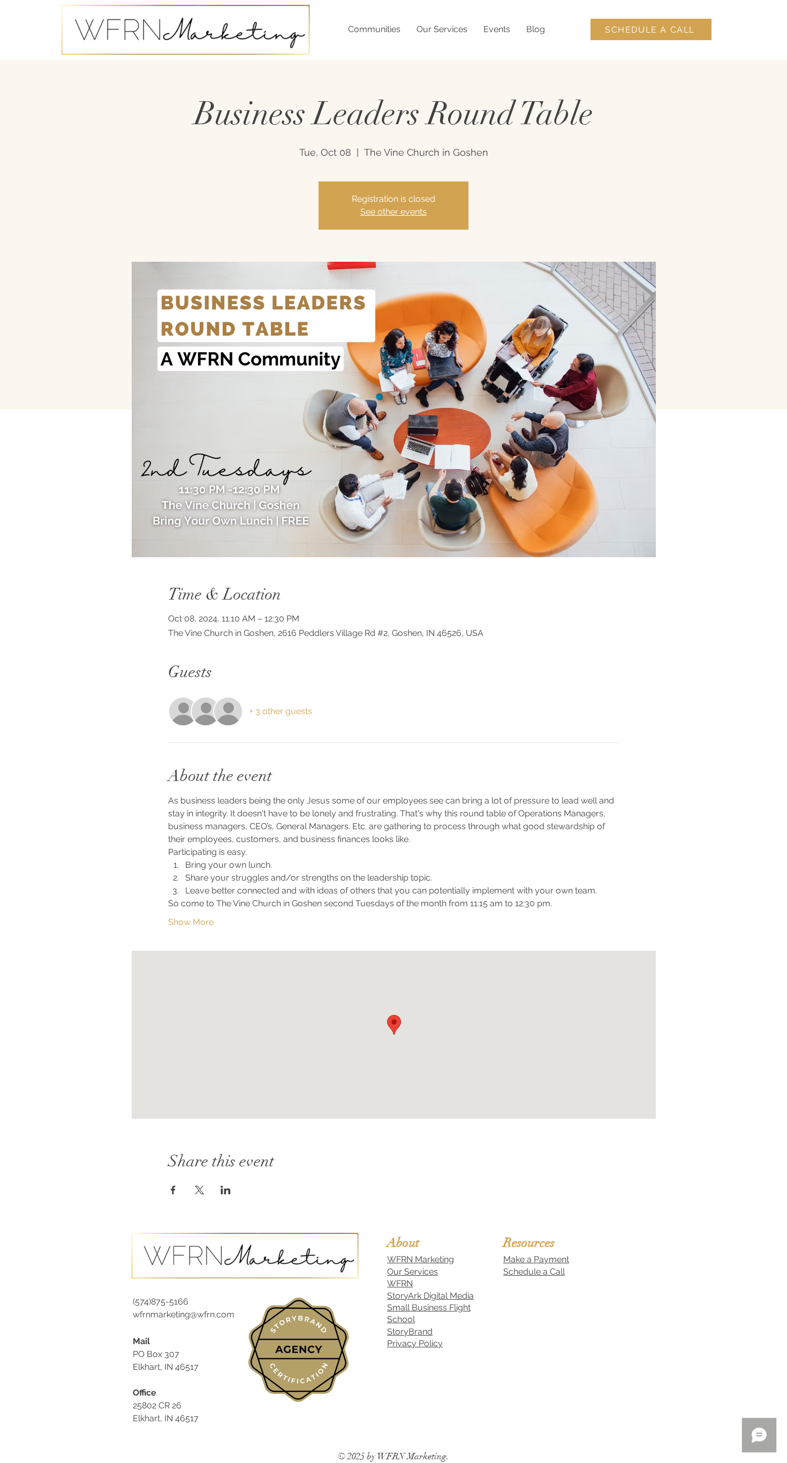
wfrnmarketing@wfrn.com (183, 1314)
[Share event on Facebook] (173, 1190)
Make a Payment (536, 1259)
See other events (393, 212)
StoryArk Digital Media (430, 1296)
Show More (191, 922)
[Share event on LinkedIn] (226, 1190)
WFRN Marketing (420, 1259)
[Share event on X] (199, 1190)
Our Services (412, 1272)
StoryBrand (410, 1331)
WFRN (400, 1283)
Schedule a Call (534, 1272)
